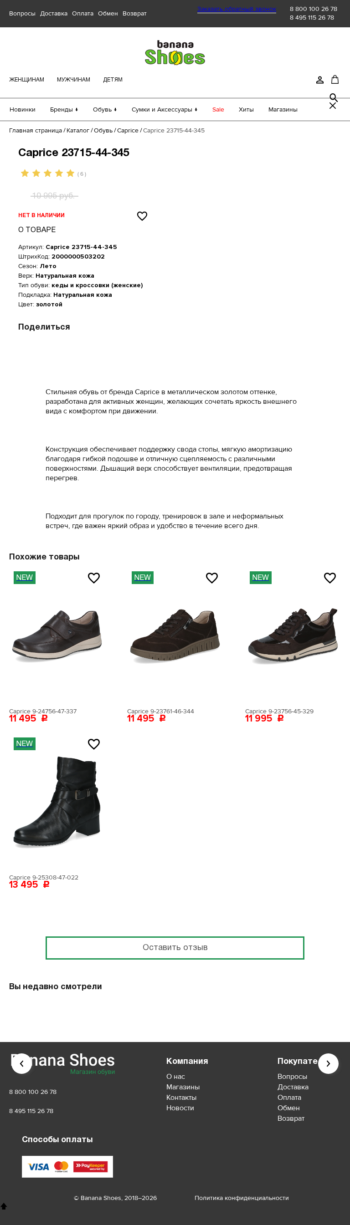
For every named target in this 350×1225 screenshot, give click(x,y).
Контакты (181, 1097)
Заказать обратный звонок (236, 9)
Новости (180, 1108)
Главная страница (35, 130)
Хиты (246, 109)
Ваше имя (84, 550)
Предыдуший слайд (21, 1063)
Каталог (78, 130)
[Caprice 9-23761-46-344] (175, 635)
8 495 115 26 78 (312, 17)
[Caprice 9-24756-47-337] (57, 635)
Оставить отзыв (175, 948)
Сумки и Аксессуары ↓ (165, 109)
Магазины (283, 109)
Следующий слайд (328, 1063)
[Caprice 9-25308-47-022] (57, 801)
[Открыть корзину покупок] (335, 79)
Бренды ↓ (64, 109)
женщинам (26, 79)
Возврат (135, 13)
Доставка (53, 13)
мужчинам (73, 79)
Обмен (108, 13)
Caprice (128, 130)
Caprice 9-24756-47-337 (43, 711)
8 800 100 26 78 (313, 9)
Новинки (23, 109)
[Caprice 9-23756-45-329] (293, 635)
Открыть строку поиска (334, 97)
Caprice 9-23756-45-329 (279, 711)
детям (113, 79)
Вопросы (22, 13)
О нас (175, 1076)
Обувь (103, 130)
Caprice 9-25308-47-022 (43, 877)
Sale (218, 109)
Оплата (82, 13)
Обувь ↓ (105, 109)
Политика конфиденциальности (242, 1198)
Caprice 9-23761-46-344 (160, 711)
